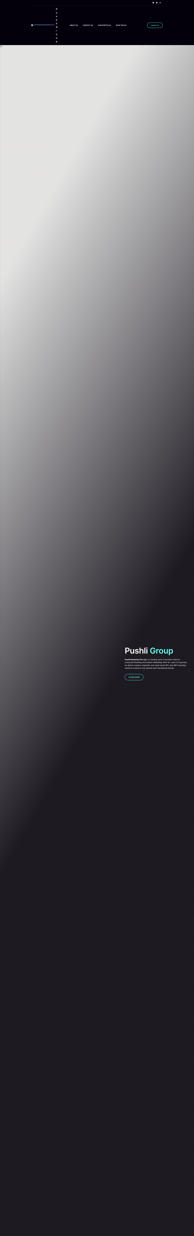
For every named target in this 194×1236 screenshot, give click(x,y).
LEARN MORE (134, 677)
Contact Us (155, 25)
